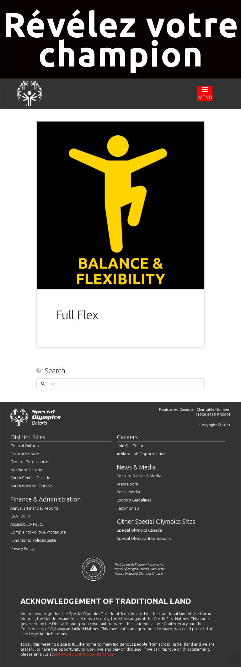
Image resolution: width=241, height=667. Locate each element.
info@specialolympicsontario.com (84, 654)
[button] (204, 93)
